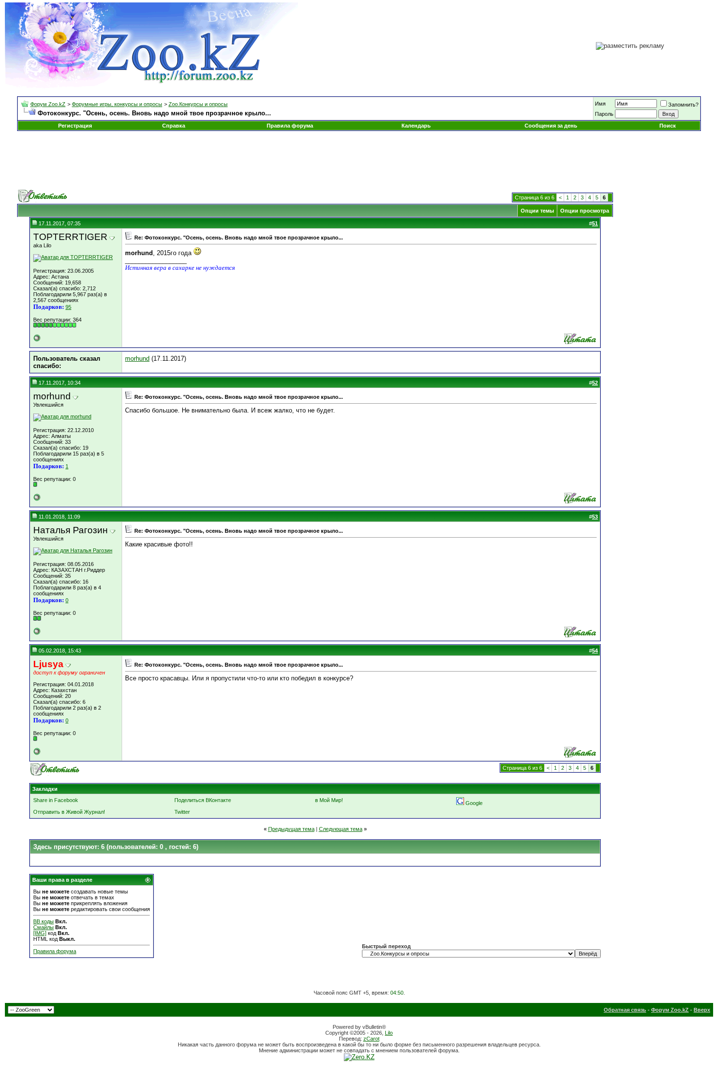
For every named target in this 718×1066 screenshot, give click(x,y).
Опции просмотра (584, 211)
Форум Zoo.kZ (47, 104)
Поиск (667, 126)
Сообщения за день (551, 126)
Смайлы (43, 927)
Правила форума (290, 126)
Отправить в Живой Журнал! (69, 812)
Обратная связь (625, 1010)
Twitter (182, 812)
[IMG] (39, 933)
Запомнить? (683, 105)
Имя (600, 104)
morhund (137, 358)
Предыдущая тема (291, 829)
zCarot (371, 1039)
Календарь (416, 126)
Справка (173, 126)
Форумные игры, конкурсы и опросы (117, 104)
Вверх (702, 1010)
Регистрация (75, 126)
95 (68, 307)
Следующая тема (340, 829)
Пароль (604, 114)
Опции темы (537, 211)
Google (474, 803)
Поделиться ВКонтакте (202, 800)
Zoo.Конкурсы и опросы (198, 104)
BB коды (43, 921)
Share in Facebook (55, 800)
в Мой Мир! (329, 800)
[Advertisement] (359, 160)
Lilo (389, 1033)
